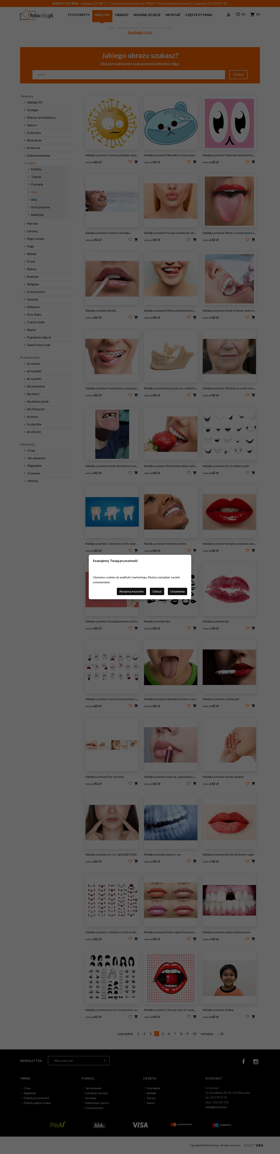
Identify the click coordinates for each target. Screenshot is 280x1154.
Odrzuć (157, 591)
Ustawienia (177, 591)
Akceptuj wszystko (131, 591)
